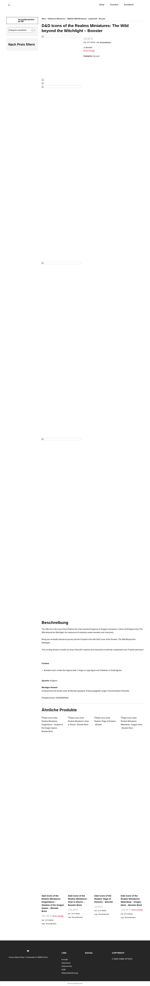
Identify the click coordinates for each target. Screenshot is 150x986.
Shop (101, 5)
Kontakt (65, 960)
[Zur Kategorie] (34, 30)
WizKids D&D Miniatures (77, 19)
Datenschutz (67, 966)
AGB (64, 970)
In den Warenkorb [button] (79, 923)
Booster (102, 19)
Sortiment (129, 5)
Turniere (114, 5)
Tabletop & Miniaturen (56, 19)
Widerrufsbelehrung (70, 973)
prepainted (92, 19)
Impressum (66, 963)
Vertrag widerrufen (75, 983)
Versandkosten (105, 42)
